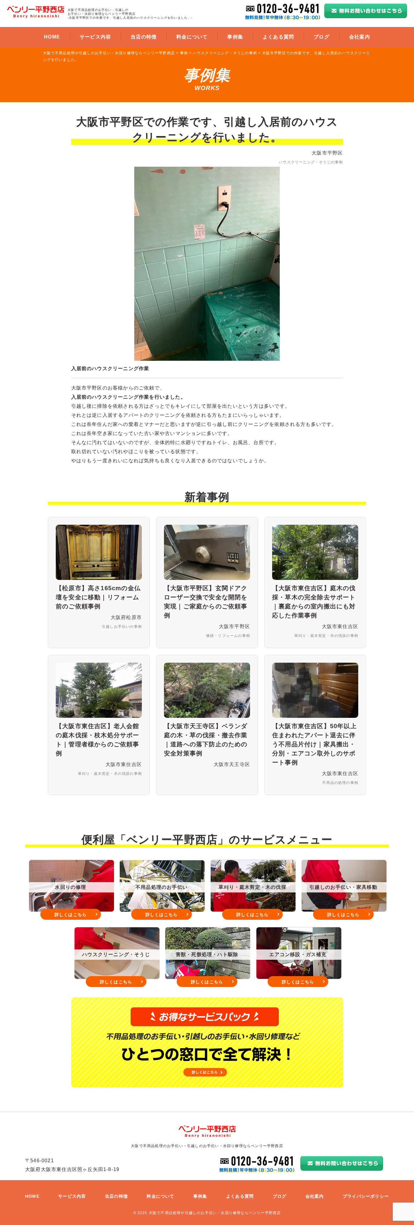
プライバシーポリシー (366, 1196)
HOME (52, 36)
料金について (192, 36)
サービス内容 (95, 36)
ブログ (321, 36)
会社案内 (359, 36)
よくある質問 (278, 36)
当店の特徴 (144, 36)
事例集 (235, 36)
